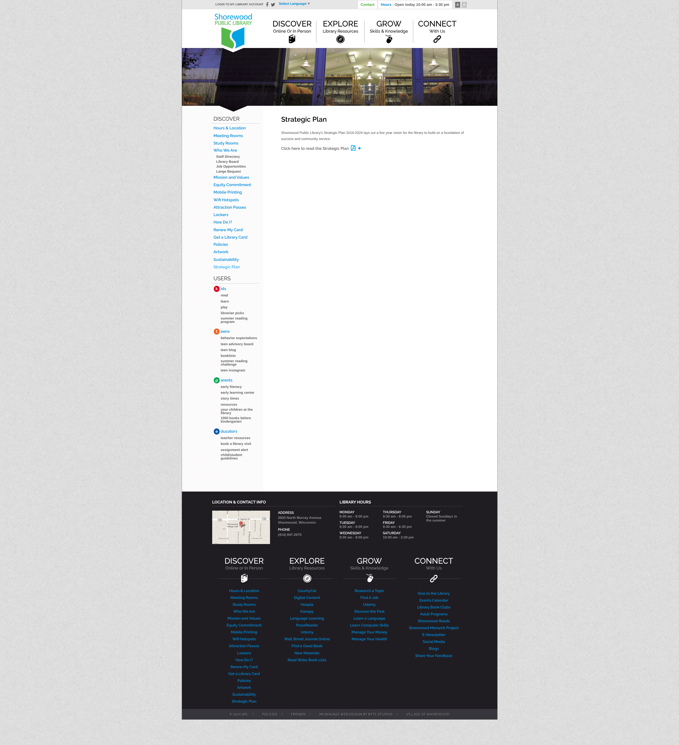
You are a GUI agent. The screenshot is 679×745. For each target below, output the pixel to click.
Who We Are (225, 150)
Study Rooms (226, 143)
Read (224, 295)
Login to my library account (239, 4)
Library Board (227, 161)
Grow (389, 26)
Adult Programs (433, 614)
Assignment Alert (234, 450)
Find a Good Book (307, 646)
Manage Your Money (369, 632)
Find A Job (369, 598)
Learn (225, 301)
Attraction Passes (230, 207)
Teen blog (228, 350)
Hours (415, 4)
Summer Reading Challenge (234, 362)
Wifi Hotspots (226, 200)
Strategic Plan (227, 267)
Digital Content (307, 598)
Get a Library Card (230, 237)
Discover (292, 26)
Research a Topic (369, 591)
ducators (226, 431)
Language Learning (307, 618)
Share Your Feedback (433, 656)
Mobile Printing (228, 192)
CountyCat (307, 591)
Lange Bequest (228, 171)
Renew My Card (228, 230)
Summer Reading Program (234, 320)
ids (221, 288)
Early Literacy (231, 386)
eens (223, 331)
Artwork (221, 252)
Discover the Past (369, 612)
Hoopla (307, 605)
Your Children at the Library (237, 411)
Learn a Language (369, 618)
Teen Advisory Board (237, 344)
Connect (437, 26)
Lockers (221, 215)
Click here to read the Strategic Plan (315, 148)
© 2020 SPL (238, 715)
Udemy (307, 632)
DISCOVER (244, 564)
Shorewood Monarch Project (434, 628)
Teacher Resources (235, 438)
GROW (369, 564)
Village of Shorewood (428, 715)
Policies (221, 244)
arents (223, 380)
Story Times (230, 398)
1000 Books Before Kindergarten (236, 419)
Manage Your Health (369, 639)
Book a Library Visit (236, 443)
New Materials (306, 653)
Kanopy (307, 612)
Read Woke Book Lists (307, 660)
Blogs (434, 649)
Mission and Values (231, 177)
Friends (298, 715)
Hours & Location (230, 128)
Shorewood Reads (434, 621)
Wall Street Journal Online (307, 639)
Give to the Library (434, 593)
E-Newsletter (434, 635)
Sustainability (226, 259)
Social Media (434, 642)
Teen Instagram (233, 370)
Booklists (228, 355)
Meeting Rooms (228, 136)
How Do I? (223, 222)
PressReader (307, 625)
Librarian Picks (232, 313)
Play (224, 307)
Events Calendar (434, 600)
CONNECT (434, 564)
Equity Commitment (232, 185)
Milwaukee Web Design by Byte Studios (356, 715)
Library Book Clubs (433, 607)
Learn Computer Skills (369, 625)
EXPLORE (307, 564)
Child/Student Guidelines (231, 456)
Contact (368, 4)
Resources (229, 404)
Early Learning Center (237, 392)
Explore (340, 26)
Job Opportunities (231, 166)
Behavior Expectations (239, 338)
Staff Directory (228, 156)
